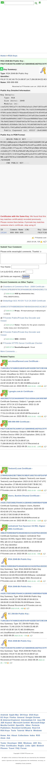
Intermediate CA (28, 720)
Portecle (36, 725)
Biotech (40, 746)
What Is (28, 730)
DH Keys (24, 715)
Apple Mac (14, 715)
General (20, 717)
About (14, 735)
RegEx (21, 746)
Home (3, 56)
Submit (26, 276)
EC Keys (5, 717)
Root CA (36, 728)
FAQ (17, 748)
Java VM (41, 720)
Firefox (13, 717)
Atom (3, 738)
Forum (24, 748)
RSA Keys (12, 56)
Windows (37, 730)
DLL (40, 743)
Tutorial (20, 730)
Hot (8, 735)
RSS (38, 735)
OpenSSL (20, 725)
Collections (23, 735)
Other (28, 725)
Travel (11, 748)
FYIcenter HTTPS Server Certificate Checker (22, 343)
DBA (20, 743)
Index (32, 735)
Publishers (6, 728)
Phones (4, 748)
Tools (13, 730)
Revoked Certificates (21, 728)
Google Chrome (33, 717)
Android (4, 715)
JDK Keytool (6, 723)
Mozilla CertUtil (8, 725)
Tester (3, 743)
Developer (12, 743)
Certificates (11, 746)
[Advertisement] (23, 29)
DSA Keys (33, 715)
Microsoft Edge (38, 723)
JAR (35, 743)
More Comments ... (9, 351)
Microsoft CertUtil (21, 723)
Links (27, 746)
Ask (8, 738)
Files (3, 746)
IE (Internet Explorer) (10, 720)
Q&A (33, 746)
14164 (5, 233)
